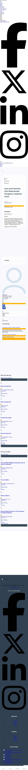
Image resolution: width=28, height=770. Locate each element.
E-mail (4, 308)
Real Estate (15, 740)
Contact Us (2, 7)
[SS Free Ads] (3, 163)
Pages (1, 4)
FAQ (1, 11)
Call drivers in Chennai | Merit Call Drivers (11, 327)
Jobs (15, 737)
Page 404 (2, 12)
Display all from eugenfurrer (6, 377)
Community (15, 736)
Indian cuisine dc (7, 758)
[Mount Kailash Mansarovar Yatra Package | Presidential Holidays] (14, 760)
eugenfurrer (4, 294)
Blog (1, 5)
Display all (3, 444)
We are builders (7, 756)
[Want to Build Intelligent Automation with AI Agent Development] (14, 751)
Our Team (2, 10)
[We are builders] (7, 754)
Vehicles (15, 738)
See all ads (4, 299)
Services (15, 739)
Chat (4, 306)
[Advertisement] (14, 242)
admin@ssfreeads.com (4, 21)
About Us (2, 6)
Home (1, 3)
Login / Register (3, 9)
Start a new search (4, 454)
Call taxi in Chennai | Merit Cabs (9, 334)
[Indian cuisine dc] (8, 757)
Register (15, 725)
